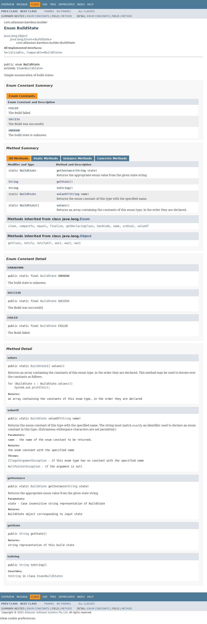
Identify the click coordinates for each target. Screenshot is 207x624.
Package (22, 4)
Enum (20, 68)
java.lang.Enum (21, 39)
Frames (49, 11)
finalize (56, 226)
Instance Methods (77, 158)
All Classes (86, 11)
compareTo (26, 226)
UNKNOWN (14, 130)
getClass (14, 243)
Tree (53, 4)
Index (81, 4)
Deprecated (67, 4)
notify (29, 243)
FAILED (13, 108)
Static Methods (46, 158)
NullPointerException (24, 466)
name (116, 226)
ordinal (128, 226)
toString (63, 188)
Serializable (13, 52)
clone (12, 226)
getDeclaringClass (80, 226)
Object (86, 236)
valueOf (62, 194)
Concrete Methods (112, 158)
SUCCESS (14, 119)
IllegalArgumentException (27, 460)
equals (42, 226)
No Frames (64, 11)
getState (63, 181)
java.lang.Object (15, 35)
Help (90, 4)
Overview (7, 4)
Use (45, 4)
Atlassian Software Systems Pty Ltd (46, 612)
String (81, 170)
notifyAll (44, 243)
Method (66, 16)
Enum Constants (38, 16)
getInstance (65, 170)
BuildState (42, 39)
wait (58, 243)
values (61, 205)
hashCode (103, 226)
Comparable (35, 52)
